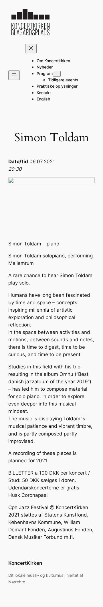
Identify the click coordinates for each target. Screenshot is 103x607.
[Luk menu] (31, 48)
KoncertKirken (25, 563)
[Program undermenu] (57, 74)
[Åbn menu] (14, 75)
